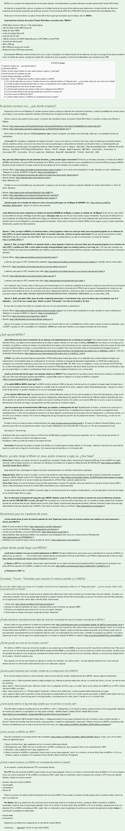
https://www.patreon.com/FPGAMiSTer (17, 537)
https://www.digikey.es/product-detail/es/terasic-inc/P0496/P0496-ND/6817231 (39, 129)
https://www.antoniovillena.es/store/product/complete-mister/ (38, 310)
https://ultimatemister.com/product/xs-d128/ (32, 177)
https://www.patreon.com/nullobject (65, 540)
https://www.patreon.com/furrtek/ (54, 532)
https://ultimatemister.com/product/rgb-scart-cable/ (63, 280)
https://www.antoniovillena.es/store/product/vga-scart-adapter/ (72, 262)
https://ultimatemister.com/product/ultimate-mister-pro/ (30, 319)
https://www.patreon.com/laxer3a (44, 529)
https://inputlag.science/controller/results (66, 423)
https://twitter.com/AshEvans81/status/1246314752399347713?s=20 (29, 558)
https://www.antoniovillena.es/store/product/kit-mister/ (35, 257)
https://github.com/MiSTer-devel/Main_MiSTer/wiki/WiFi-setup (74, 736)
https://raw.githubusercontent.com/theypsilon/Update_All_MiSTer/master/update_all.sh (89, 624)
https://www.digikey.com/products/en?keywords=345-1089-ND (33, 195)
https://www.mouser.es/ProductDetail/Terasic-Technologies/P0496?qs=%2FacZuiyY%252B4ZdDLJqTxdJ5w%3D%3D (54, 126)
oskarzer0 (21, 827)
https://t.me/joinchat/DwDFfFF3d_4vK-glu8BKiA (21, 379)
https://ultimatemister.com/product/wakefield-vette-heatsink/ (32, 198)
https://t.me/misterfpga (46, 172)
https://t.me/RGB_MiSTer (12, 239)
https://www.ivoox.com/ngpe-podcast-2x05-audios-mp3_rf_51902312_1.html (54, 353)
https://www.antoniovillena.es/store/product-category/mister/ (38, 169)
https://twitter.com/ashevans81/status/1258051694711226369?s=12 (82, 566)
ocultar (62, 63)
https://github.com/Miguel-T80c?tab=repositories (34, 604)
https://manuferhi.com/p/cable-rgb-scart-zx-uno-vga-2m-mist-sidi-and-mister (73, 271)
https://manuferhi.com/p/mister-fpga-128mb (29, 316)
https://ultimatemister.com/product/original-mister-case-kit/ (32, 276)
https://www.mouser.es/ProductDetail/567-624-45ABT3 (31, 192)
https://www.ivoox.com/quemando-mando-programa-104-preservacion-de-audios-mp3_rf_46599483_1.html (71, 350)
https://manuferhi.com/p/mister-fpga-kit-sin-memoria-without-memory (38, 266)
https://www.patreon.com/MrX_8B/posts (45, 526)
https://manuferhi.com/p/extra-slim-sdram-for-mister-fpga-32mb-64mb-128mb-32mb (44, 175)
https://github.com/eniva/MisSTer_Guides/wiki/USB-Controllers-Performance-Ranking (35, 714)
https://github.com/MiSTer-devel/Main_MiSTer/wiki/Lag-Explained (84, 724)
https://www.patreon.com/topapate (90, 506)
